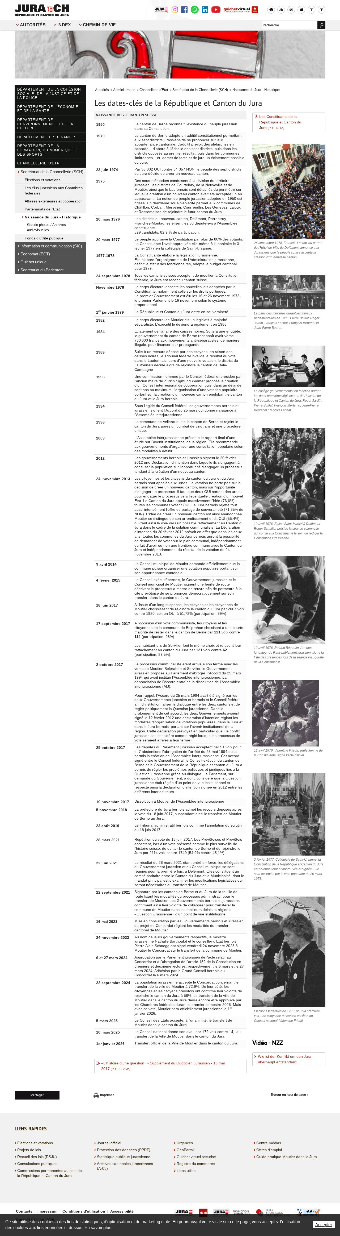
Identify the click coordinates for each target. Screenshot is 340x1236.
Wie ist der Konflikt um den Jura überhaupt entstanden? (284, 1059)
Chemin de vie (99, 25)
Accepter (323, 1224)
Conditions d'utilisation (83, 1211)
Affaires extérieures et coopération (54, 201)
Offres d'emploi (269, 1150)
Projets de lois (29, 1150)
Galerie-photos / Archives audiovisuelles (46, 227)
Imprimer (107, 1095)
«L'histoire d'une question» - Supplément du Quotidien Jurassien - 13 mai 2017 (163, 1066)
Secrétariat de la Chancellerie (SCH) (51, 171)
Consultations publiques (37, 1164)
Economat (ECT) (35, 254)
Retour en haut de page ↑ (289, 1095)
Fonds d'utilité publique (44, 238)
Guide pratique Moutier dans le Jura (286, 1157)
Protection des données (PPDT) (123, 1150)
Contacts (24, 1211)
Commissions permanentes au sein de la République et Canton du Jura (49, 1172)
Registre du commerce (196, 1164)
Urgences (185, 1143)
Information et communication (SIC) (51, 246)
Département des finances (47, 137)
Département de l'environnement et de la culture (45, 124)
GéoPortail (185, 1150)
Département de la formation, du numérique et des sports (48, 150)
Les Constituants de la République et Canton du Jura (280, 122)
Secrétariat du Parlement (41, 270)
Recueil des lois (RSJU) (37, 1157)
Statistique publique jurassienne (123, 1157)
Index (64, 25)
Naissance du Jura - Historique (53, 217)
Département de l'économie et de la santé (47, 109)
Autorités (33, 25)
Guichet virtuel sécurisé (196, 1157)
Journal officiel (109, 1143)
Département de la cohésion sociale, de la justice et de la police (49, 94)
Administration (124, 90)
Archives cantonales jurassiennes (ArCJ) (125, 1166)
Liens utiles (186, 1170)
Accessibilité (122, 1211)
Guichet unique (33, 262)
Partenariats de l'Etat (42, 209)
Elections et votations (42, 180)
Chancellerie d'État (39, 163)
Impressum (47, 1211)
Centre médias (268, 1143)
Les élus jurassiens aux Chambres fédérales (54, 190)
